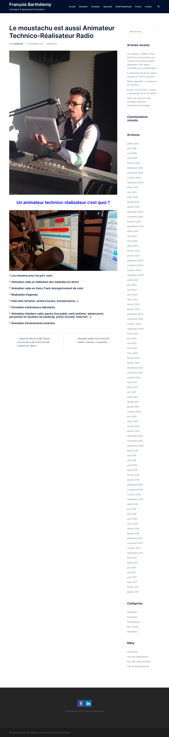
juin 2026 (132, 148)
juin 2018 (131, 509)
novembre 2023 (135, 265)
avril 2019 (132, 465)
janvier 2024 (133, 255)
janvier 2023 (133, 309)
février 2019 (133, 475)
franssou (18, 44)
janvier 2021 (133, 406)
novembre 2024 (135, 216)
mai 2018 (131, 514)
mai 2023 (132, 289)
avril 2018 (132, 518)
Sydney (67, 732)
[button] (159, 7)
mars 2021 (132, 397)
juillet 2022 (132, 333)
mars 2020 (132, 421)
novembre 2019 (135, 440)
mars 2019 (132, 470)
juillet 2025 (132, 187)
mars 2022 (132, 353)
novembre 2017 (135, 543)
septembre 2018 (135, 499)
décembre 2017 (135, 538)
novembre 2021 (135, 372)
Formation (95, 6)
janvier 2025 (133, 207)
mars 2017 (132, 582)
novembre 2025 (135, 172)
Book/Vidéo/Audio (124, 6)
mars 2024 (132, 246)
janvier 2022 (133, 362)
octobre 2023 (134, 270)
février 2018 (133, 528)
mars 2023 (132, 299)
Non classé (132, 626)
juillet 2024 (132, 231)
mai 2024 (132, 236)
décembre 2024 (135, 211)
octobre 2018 (134, 494)
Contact (148, 6)
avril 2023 (132, 294)
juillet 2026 (132, 143)
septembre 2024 (135, 226)
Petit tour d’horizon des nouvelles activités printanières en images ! (139, 102)
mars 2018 (132, 523)
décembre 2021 (135, 367)
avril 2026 (132, 158)
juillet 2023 (132, 280)
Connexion (132, 651)
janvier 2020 (133, 431)
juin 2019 (131, 455)
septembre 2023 (135, 275)
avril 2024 (132, 241)
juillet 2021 (132, 387)
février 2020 (133, 426)
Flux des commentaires (138, 661)
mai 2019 (131, 460)
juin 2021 (131, 392)
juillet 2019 (132, 450)
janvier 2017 (133, 592)
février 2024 (133, 250)
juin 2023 (132, 285)
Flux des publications (137, 656)
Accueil (72, 6)
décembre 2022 (135, 314)
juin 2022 (132, 338)
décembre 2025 (135, 168)
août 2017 (132, 557)
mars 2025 (132, 197)
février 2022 (133, 358)
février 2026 (133, 163)
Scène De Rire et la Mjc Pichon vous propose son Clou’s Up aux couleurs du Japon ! (33, 342)
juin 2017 (131, 567)
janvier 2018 (133, 533)
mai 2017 (131, 572)
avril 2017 (132, 577)
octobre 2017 (133, 548)
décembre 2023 (135, 260)
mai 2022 (132, 343)
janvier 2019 (133, 479)
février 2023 (133, 304)
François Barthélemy (30, 4)
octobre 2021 (134, 377)
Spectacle (107, 6)
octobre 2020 (134, 411)
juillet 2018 (132, 504)
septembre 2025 (135, 182)
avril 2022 (132, 348)
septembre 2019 (135, 445)
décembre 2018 (135, 484)
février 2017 (133, 587)
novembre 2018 (135, 489)
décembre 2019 (135, 436)
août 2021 (132, 382)
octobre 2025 (134, 177)
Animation (83, 6)
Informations (133, 622)
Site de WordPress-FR (138, 666)
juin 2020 (132, 416)
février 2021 (133, 401)
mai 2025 (132, 192)
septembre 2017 (135, 553)
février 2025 (133, 202)
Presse (138, 6)
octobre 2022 (134, 324)
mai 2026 (132, 153)
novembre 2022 (135, 319)
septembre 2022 (135, 328)
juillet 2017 (132, 562)
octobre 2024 (134, 221)
